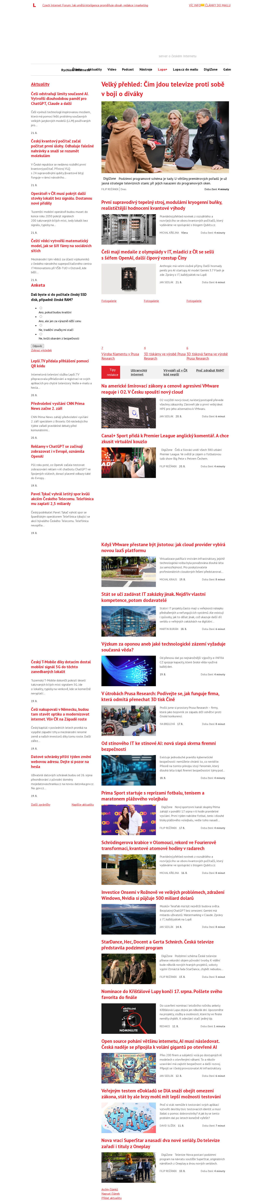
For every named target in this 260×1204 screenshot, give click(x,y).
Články (77, 69)
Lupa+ (162, 69)
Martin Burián (169, 629)
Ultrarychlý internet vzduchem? (139, 374)
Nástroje (146, 69)
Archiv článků (109, 1189)
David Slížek (167, 1125)
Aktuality (95, 69)
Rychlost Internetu (65, 70)
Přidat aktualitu (111, 1198)
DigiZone (211, 69)
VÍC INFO (195, 5)
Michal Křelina (169, 232)
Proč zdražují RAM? (210, 370)
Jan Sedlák (166, 282)
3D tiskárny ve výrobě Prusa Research (165, 356)
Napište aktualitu (83, 804)
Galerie (228, 69)
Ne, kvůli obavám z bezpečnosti (59, 338)
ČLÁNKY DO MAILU (217, 5)
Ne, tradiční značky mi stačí (56, 330)
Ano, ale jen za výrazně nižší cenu (60, 321)
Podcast (128, 69)
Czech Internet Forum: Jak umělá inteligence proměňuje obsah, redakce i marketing (95, 5)
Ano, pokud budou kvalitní (55, 312)
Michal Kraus (168, 579)
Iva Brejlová (167, 724)
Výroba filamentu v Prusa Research (120, 356)
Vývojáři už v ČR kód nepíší (175, 372)
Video (112, 69)
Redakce (165, 1026)
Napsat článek (110, 1193)
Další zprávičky (40, 804)
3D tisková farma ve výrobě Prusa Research (207, 356)
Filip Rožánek (110, 189)
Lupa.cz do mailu (185, 69)
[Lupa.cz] (35, 5)
